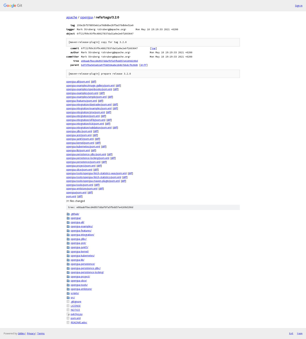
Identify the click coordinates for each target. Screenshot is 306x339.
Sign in (298, 5)
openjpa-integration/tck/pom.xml (85, 123)
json (299, 333)
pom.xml (71, 196)
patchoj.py (77, 314)
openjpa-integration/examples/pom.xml (89, 108)
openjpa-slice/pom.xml (79, 169)
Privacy (31, 333)
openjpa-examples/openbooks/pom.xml (89, 89)
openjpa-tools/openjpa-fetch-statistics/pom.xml (93, 177)
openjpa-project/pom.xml (80, 165)
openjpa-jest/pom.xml (79, 135)
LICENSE (76, 305)
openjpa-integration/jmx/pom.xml (85, 112)
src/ (73, 297)
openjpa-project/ (80, 276)
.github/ (75, 214)
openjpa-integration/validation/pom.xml (89, 127)
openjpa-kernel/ (80, 251)
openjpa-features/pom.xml (81, 100)
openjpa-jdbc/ (79, 239)
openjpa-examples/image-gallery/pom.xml (90, 85)
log (153, 48)
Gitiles (21, 333)
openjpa (86, 17)
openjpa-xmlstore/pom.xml (81, 188)
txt (291, 333)
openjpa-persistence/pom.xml (83, 162)
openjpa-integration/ (82, 234)
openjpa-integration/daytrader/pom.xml (89, 104)
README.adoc (79, 322)
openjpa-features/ (81, 230)
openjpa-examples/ (82, 226)
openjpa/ (76, 218)
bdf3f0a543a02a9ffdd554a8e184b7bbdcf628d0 (109, 65)
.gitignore (76, 301)
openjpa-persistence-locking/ (87, 272)
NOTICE (75, 310)
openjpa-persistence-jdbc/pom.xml (86, 154)
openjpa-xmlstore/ (81, 289)
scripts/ (75, 293)
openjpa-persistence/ (83, 264)
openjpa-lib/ (77, 259)
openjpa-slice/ (79, 280)
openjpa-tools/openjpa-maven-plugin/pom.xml (93, 181)
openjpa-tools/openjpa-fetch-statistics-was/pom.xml (96, 173)
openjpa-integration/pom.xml (83, 116)
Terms (41, 333)
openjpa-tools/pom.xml (79, 184)
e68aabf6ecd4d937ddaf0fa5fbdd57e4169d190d (109, 60)
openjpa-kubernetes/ (83, 255)
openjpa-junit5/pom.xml (80, 138)
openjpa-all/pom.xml (78, 81)
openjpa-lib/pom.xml (78, 150)
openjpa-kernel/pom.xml (80, 142)
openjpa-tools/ (79, 284)
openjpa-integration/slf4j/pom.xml (85, 120)
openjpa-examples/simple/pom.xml (86, 96)
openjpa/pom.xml (76, 192)
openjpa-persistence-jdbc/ (86, 268)
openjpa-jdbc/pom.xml (79, 131)
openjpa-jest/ (78, 243)
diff (143, 65)
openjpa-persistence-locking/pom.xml (87, 158)
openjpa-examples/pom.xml (82, 93)
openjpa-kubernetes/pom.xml (83, 146)
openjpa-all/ (77, 222)
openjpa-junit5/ (79, 247)
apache (71, 17)
